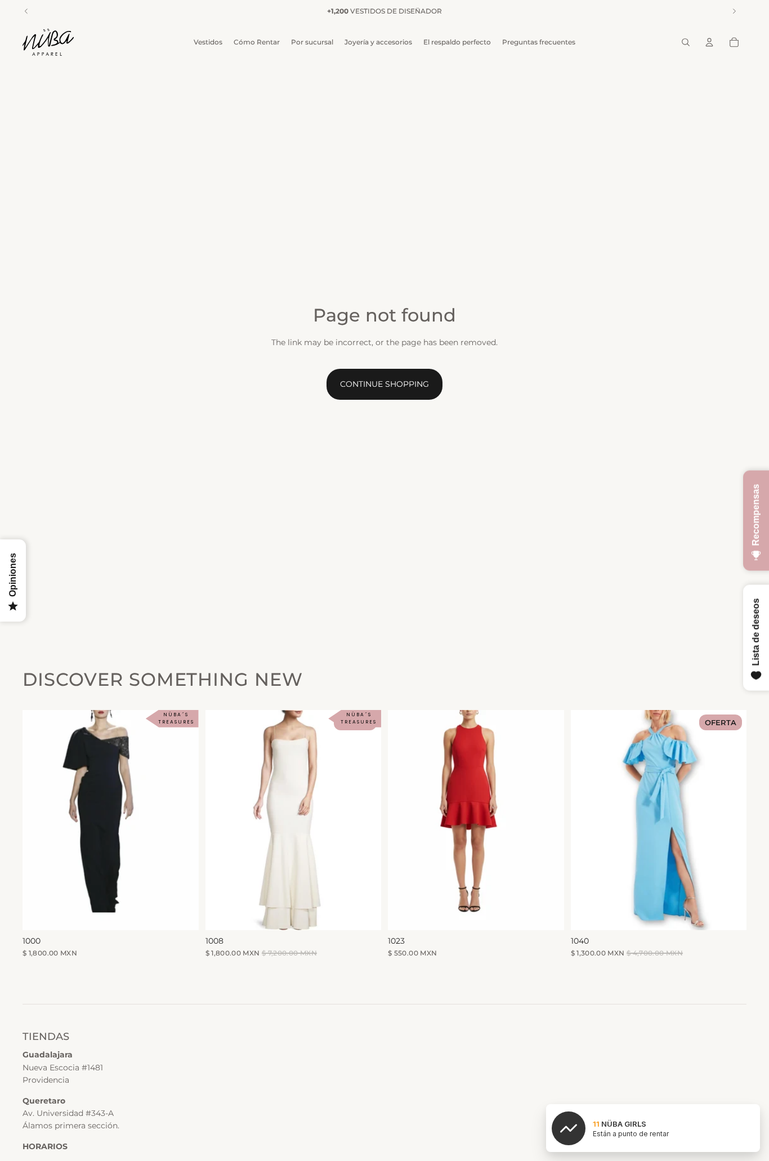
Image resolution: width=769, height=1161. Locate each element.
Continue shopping (384, 384)
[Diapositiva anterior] (222, 819)
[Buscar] (685, 42)
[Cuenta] (709, 42)
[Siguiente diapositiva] (364, 819)
